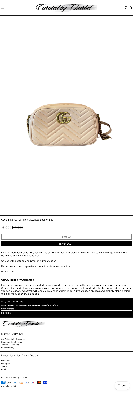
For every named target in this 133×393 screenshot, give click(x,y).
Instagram (5, 363)
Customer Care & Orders (12, 342)
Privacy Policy (7, 347)
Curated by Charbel (18, 377)
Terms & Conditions (10, 345)
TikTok (4, 366)
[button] (126, 7)
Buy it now (65, 243)
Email (3, 369)
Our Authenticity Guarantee (13, 339)
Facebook (5, 361)
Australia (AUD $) (9, 386)
